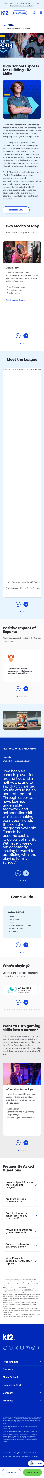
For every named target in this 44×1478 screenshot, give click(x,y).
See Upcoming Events (15, 300)
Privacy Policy (17, 1453)
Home (5, 25)
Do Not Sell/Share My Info (11, 1457)
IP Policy (35, 1457)
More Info (11, 1472)
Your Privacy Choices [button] (31, 1453)
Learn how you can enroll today (21, 6)
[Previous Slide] (18, 336)
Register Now (16, 209)
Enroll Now (32, 1472)
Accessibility (26, 1457)
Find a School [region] (19, 13)
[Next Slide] (26, 336)
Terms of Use (7, 1453)
